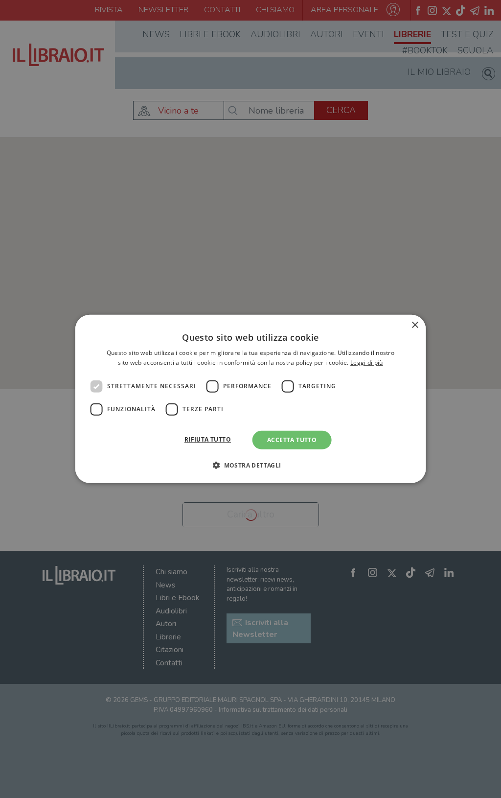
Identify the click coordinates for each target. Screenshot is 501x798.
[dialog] (250, 399)
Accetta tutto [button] (292, 440)
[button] (250, 465)
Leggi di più (366, 362)
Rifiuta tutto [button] (207, 439)
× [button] (414, 325)
